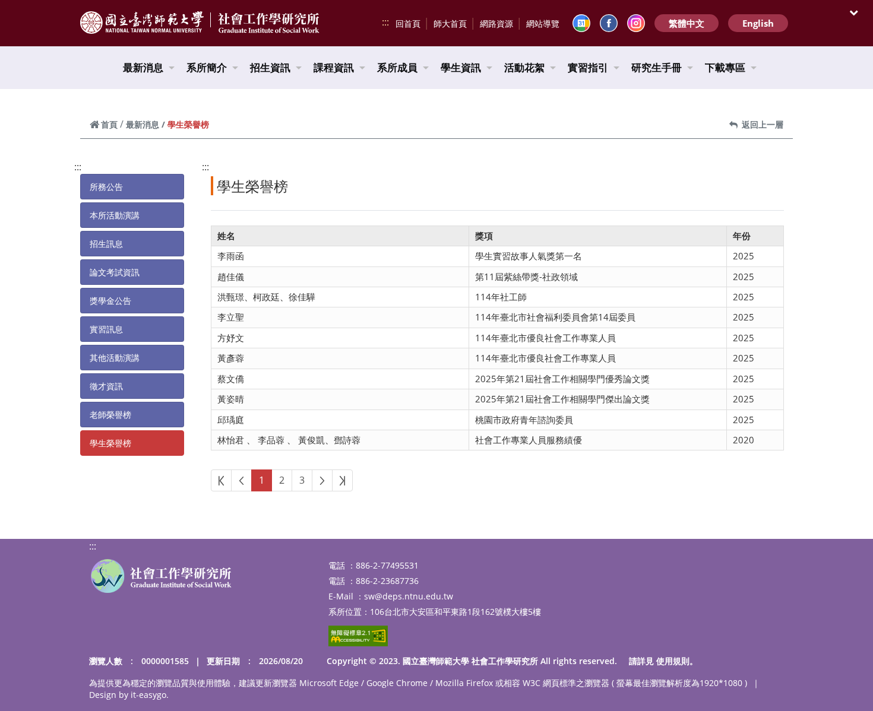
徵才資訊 (106, 386)
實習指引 (588, 67)
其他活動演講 (115, 357)
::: (385, 21)
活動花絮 (524, 67)
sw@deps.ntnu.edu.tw (408, 596)
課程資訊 (334, 67)
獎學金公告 (110, 300)
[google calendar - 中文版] (581, 23)
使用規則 (672, 660)
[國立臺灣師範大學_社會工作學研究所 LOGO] (161, 576)
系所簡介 (206, 67)
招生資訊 (270, 67)
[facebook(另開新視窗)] (609, 23)
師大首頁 (450, 23)
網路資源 (496, 23)
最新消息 (143, 67)
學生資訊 (461, 67)
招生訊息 (106, 243)
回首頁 (408, 23)
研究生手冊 (656, 67)
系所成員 (397, 67)
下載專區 (725, 67)
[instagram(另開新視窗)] (636, 23)
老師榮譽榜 (110, 414)
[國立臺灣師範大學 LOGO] (142, 22)
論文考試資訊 (115, 272)
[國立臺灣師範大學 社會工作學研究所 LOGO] (269, 23)
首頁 (109, 124)
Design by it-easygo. (129, 694)
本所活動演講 (115, 215)
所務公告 (106, 186)
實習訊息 (106, 329)
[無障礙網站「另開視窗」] (358, 636)
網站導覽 (542, 23)
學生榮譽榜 (110, 443)
